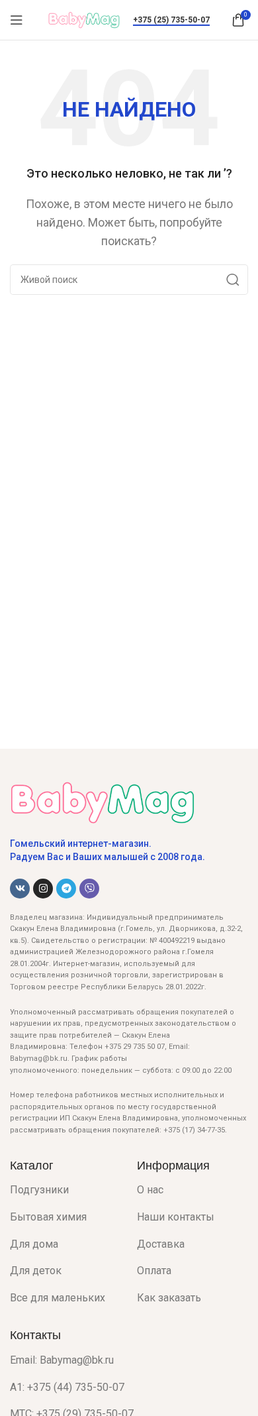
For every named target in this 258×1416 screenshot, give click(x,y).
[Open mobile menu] (16, 20)
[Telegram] (66, 889)
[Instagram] (43, 889)
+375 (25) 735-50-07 (171, 20)
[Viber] (89, 889)
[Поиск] (233, 279)
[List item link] (63, 1190)
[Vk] (20, 889)
